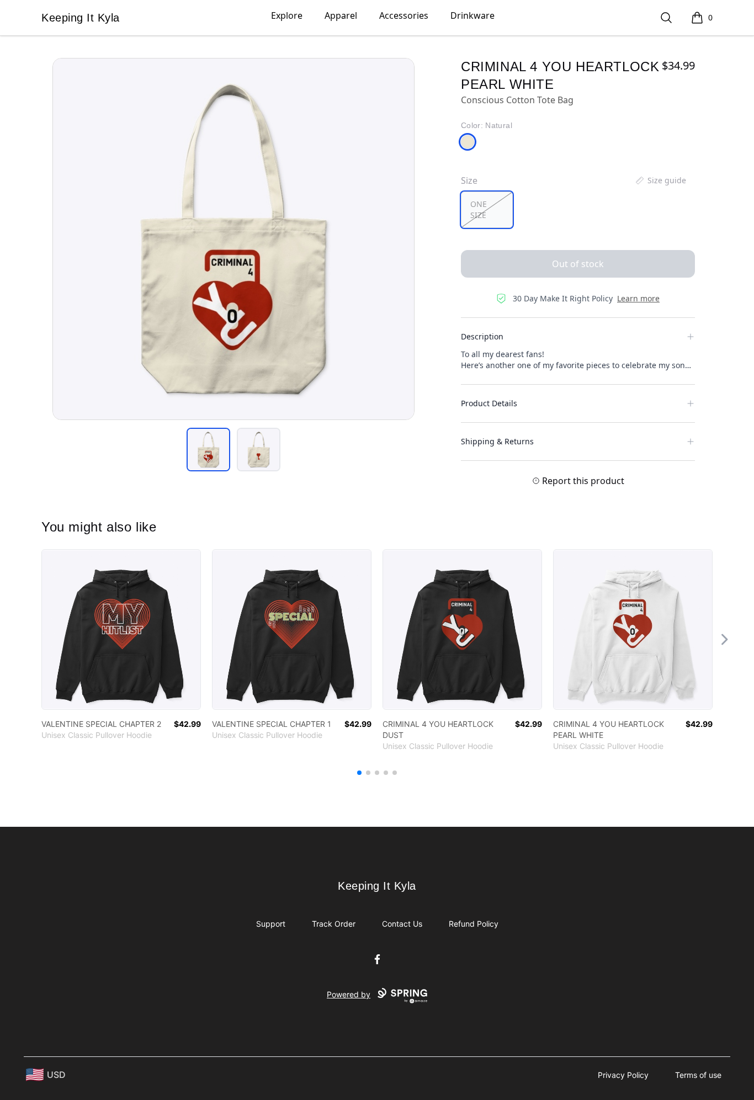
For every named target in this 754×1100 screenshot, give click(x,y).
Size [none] (469, 180)
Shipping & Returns (497, 441)
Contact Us (402, 923)
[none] (660, 180)
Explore (286, 15)
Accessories (403, 15)
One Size (478, 209)
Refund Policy (473, 923)
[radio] (487, 210)
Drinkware (472, 15)
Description (482, 336)
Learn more (638, 298)
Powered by (348, 994)
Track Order (333, 923)
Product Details (489, 403)
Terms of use (698, 1075)
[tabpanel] (233, 239)
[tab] (208, 449)
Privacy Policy (623, 1075)
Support (270, 923)
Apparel (341, 15)
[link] (121, 629)
